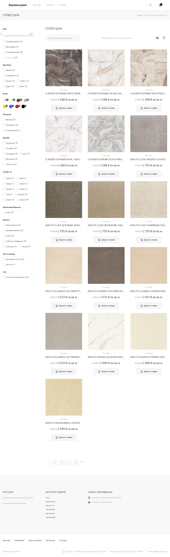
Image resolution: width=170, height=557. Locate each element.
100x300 (21, 194)
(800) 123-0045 (123, 551)
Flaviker (9, 81)
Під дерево (10, 143)
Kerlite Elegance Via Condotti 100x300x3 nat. (63, 291)
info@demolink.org (160, 551)
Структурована (12, 130)
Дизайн (6, 138)
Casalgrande (11, 76)
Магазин (37, 5)
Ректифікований (13, 52)
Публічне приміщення (14, 241)
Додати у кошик (65, 108)
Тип (4, 272)
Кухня (8, 236)
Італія (8, 212)
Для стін (9, 265)
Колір (5, 94)
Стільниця (10, 247)
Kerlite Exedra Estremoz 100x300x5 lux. (148, 357)
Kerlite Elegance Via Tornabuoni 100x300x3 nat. (63, 357)
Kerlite (23, 81)
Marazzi (9, 70)
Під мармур (64, 90)
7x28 (8, 194)
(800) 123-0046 (136, 551)
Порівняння (19, 540)
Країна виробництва (11, 207)
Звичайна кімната (13, 230)
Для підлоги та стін (13, 259)
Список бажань (34, 540)
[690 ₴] (3, 36)
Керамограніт (18, 5)
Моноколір (10, 159)
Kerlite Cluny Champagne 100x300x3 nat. (148, 225)
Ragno (8, 86)
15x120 (9, 178)
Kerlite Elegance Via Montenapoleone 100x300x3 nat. (148, 291)
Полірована (11, 125)
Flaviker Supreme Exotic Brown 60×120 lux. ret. (63, 93)
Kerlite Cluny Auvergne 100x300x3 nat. (63, 225)
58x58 (22, 189)
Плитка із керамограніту (15, 277)
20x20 (8, 200)
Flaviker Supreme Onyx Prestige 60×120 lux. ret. (148, 93)
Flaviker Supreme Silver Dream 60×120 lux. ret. (106, 159)
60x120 (23, 200)
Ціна (5, 29)
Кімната (6, 220)
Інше (25, 154)
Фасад (25, 247)
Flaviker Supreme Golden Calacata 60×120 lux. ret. (106, 93)
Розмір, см (7, 172)
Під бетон (10, 164)
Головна (140, 15)
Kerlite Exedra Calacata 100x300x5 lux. (106, 357)
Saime (22, 86)
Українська (50, 540)
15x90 (21, 178)
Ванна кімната (11, 225)
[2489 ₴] (33, 36)
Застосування (9, 254)
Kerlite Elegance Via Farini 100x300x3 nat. (106, 291)
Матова (9, 120)
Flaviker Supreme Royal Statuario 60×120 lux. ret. (63, 159)
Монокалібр (11, 47)
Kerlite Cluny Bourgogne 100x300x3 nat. (106, 225)
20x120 (9, 184)
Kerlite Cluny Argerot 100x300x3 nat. (148, 159)
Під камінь (148, 155)
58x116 (9, 189)
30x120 (23, 184)
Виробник (7, 65)
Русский (62, 5)
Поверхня (7, 114)
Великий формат (13, 41)
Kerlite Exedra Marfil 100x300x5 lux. (63, 423)
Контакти (51, 5)
